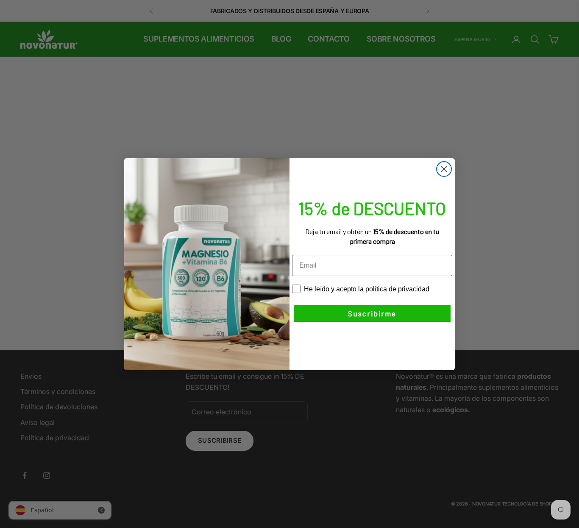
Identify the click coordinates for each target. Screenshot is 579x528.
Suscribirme (372, 313)
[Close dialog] (444, 169)
